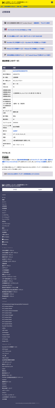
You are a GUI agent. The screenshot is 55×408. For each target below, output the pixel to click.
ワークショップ (5, 217)
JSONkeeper (5, 332)
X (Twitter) (6, 236)
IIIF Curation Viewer (7, 308)
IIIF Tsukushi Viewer (7, 323)
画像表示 (36, 23)
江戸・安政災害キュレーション (9, 278)
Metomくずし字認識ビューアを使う (34, 48)
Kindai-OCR (5, 341)
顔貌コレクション (6, 274)
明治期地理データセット (8, 296)
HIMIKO (4, 386)
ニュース (4, 204)
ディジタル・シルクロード (8, 394)
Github (5, 244)
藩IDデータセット (6, 265)
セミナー (4, 212)
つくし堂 (4, 355)
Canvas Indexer (6, 334)
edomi (3, 368)
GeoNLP (4, 379)
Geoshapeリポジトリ (7, 285)
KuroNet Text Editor (7, 326)
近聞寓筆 (25, 6)
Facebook (6, 239)
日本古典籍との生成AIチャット (15, 55)
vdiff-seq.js (5, 330)
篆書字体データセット (7, 257)
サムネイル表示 (45, 23)
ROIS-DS (33, 403)
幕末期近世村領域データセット (9, 291)
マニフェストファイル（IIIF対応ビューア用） (19, 30)
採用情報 (4, 208)
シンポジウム (5, 215)
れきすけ (4, 384)
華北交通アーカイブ (7, 388)
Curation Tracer (6, 336)
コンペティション (6, 223)
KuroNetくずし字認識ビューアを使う (36, 42)
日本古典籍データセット (10, 6)
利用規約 (4, 232)
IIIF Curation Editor (7, 317)
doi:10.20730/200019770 (20, 71)
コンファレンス (5, 225)
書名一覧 (19, 6)
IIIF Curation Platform (7, 306)
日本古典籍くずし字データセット (10, 252)
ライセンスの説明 (41, 162)
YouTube (6, 242)
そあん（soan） (5, 357)
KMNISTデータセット (7, 254)
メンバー (4, 202)
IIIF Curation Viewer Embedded (10, 310)
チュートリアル (5, 219)
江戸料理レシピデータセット (9, 261)
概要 (3, 199)
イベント (4, 210)
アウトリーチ (5, 230)
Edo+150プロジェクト (7, 366)
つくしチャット (5, 353)
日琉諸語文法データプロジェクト (10, 283)
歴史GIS (4, 370)
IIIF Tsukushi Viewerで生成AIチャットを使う (38, 55)
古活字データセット (7, 259)
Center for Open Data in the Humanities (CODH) (23, 403)
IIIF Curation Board (7, 321)
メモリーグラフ (5, 390)
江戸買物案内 (5, 270)
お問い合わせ (5, 234)
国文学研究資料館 (22, 159)
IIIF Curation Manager (7, 315)
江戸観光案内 (5, 272)
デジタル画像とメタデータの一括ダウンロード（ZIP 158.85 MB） (24, 36)
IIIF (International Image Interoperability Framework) (15, 304)
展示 (3, 228)
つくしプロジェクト (6, 351)
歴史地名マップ (6, 373)
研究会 (4, 221)
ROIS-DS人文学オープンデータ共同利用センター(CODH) (23, 174)
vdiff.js (3, 328)
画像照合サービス (6, 381)
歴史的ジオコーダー (7, 375)
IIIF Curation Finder (7, 312)
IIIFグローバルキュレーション (9, 276)
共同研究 (4, 206)
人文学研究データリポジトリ (9, 397)
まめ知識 (4, 399)
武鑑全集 (4, 263)
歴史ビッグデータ (6, 364)
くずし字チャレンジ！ (7, 362)
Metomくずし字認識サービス (15, 48)
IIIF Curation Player (7, 319)
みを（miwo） (5, 349)
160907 (15, 131)
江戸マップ (4, 268)
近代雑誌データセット (7, 281)
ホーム (3, 197)
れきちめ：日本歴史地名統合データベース (12, 377)
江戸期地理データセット (8, 294)
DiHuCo (4, 392)
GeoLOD (4, 298)
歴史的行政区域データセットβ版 (10, 287)
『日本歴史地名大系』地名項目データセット (12, 289)
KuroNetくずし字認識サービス (15, 42)
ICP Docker (5, 339)
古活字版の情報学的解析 (8, 360)
